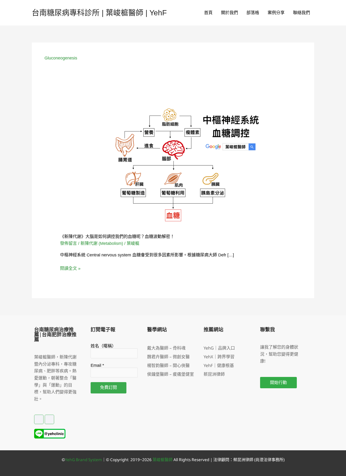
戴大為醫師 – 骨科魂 (166, 348)
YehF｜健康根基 (219, 365)
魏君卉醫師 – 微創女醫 (168, 356)
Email (97, 365)
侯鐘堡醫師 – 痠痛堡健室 (170, 374)
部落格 (252, 12)
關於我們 (229, 12)
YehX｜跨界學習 (219, 356)
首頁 (208, 12)
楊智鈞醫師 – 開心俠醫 (168, 365)
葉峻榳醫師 (163, 459)
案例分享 (276, 12)
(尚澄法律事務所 (268, 459)
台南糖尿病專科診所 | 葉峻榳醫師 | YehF (99, 12)
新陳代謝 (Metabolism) (101, 243)
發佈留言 (68, 243)
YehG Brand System (83, 459)
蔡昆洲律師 (214, 374)
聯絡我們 (301, 12)
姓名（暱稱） (103, 346)
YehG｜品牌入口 (219, 348)
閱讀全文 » (70, 268)
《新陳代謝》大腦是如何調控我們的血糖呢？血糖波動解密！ (117, 236)
